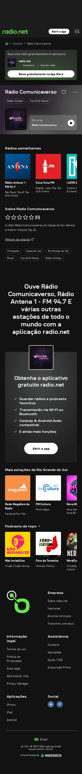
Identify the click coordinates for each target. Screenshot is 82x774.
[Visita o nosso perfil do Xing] (59, 704)
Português (13, 251)
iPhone (11, 704)
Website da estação (17, 239)
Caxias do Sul (33, 251)
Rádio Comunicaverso (44, 125)
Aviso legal (13, 668)
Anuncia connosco (59, 616)
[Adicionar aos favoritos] (63, 92)
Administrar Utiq (17, 676)
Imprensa (54, 608)
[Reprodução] (71, 123)
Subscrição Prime (59, 667)
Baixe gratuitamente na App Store (41, 74)
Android (12, 720)
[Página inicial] (6, 43)
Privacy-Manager (18, 683)
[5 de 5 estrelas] (31, 217)
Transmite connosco (61, 623)
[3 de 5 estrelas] (19, 217)
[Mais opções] (74, 92)
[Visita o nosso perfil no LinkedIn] (51, 704)
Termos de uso (16, 649)
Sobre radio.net (58, 601)
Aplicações (54, 652)
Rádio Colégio (15, 101)
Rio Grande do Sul (58, 251)
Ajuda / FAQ (55, 660)
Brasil (10, 258)
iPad (9, 712)
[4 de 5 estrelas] (25, 217)
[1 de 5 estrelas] (8, 217)
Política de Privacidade (14, 659)
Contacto (53, 644)
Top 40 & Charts (39, 101)
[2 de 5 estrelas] (14, 217)
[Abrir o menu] (76, 31)
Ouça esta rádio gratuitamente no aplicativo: (37, 54)
